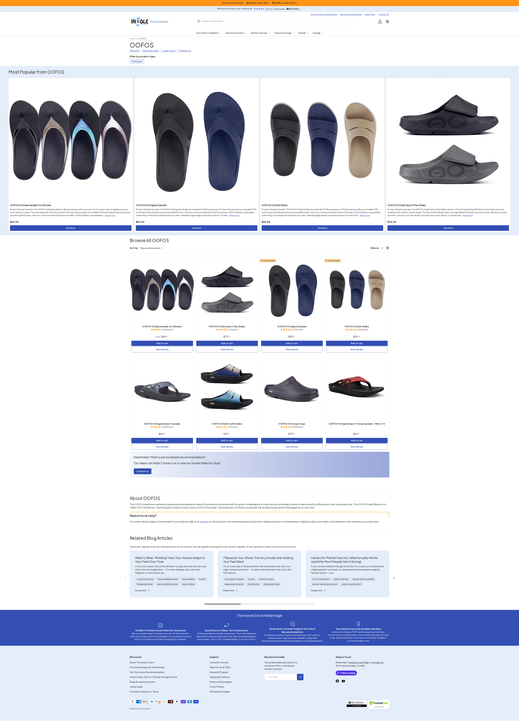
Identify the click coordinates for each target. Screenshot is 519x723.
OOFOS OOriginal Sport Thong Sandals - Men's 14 (357, 423)
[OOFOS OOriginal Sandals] (196, 140)
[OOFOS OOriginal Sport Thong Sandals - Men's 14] (356, 387)
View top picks (150, 50)
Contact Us (383, 14)
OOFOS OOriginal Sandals (151, 205)
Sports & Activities (235, 32)
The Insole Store (143, 709)
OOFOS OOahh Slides (274, 205)
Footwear (137, 61)
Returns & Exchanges (221, 681)
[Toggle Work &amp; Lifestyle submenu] (269, 33)
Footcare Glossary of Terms (144, 691)
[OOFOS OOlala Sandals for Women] (71, 140)
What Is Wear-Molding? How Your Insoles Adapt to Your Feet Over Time (170, 559)
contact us (205, 521)
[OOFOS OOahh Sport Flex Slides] (448, 140)
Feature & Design (283, 32)
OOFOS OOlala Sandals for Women (30, 205)
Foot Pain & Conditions (207, 32)
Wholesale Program (220, 691)
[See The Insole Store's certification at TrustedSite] (378, 704)
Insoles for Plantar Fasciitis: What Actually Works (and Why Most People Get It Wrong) (344, 559)
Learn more (168, 50)
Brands (302, 32)
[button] (388, 22)
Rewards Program (219, 672)
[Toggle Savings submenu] (322, 33)
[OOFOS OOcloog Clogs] (292, 387)
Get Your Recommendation (324, 14)
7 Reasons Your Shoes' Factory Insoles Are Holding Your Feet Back (258, 559)
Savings (316, 32)
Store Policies (217, 686)
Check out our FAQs (358, 662)
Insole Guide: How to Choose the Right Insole (153, 677)
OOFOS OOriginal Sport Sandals (162, 423)
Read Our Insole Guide (351, 14)
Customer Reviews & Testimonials (147, 667)
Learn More (370, 14)
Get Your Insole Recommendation (147, 672)
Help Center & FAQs (220, 667)
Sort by (134, 247)
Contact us (185, 50)
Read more (110, 215)
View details (162, 349)
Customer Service (219, 662)
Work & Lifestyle (259, 32)
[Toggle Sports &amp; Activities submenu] (245, 33)
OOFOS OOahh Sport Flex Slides (406, 205)
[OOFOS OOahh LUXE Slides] (227, 387)
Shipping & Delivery (220, 677)
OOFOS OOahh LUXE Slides (227, 423)
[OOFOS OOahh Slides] (322, 140)
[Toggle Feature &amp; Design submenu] (293, 33)
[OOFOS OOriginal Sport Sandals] (162, 387)
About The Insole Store (142, 662)
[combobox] (273, 21)
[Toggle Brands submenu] (307, 33)
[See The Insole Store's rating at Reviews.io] (356, 704)
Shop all (134, 50)
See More (70, 228)
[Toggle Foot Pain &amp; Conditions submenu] (220, 33)
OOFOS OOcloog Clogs (292, 423)
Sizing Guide (136, 686)
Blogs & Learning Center (142, 681)
